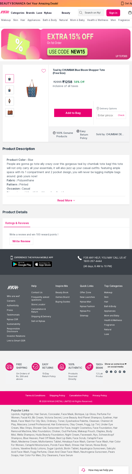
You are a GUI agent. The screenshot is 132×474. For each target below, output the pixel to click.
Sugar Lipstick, (55, 448)
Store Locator (38, 304)
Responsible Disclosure (13, 330)
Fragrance (109, 325)
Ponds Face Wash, (60, 444)
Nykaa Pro (85, 311)
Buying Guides (63, 301)
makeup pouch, (87, 431)
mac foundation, (41, 431)
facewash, (86, 434)
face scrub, (79, 438)
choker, (56, 431)
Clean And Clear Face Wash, (64, 451)
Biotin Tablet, (71, 448)
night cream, (72, 434)
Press (10, 310)
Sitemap (84, 315)
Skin (106, 297)
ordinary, (52, 420)
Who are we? (13, 296)
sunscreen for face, (59, 427)
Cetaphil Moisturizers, (37, 444)
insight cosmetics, (82, 427)
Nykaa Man (85, 301)
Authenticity (13, 305)
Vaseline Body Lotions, (33, 448)
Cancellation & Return (38, 310)
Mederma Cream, (28, 441)
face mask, (67, 414)
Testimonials (13, 314)
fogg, (87, 424)
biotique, (80, 414)
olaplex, (101, 431)
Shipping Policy (57, 395)
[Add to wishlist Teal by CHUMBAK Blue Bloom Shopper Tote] (44, 71)
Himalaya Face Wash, (74, 441)
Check (121, 115)
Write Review (21, 241)
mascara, (22, 424)
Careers (11, 301)
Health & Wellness (113, 320)
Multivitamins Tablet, (50, 441)
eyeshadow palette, (77, 420)
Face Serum (66, 455)
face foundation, (102, 427)
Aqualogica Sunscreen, (93, 448)
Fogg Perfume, (38, 451)
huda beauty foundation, (50, 434)
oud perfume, (69, 431)
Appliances (110, 311)
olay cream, (77, 424)
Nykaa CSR (12, 319)
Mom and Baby (111, 315)
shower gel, (40, 427)
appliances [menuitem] (34, 20)
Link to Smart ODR (16, 340)
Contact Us (36, 292)
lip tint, (95, 424)
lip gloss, (90, 414)
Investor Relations (16, 336)
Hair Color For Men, (30, 455)
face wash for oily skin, (32, 420)
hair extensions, (60, 424)
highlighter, (27, 414)
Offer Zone (85, 292)
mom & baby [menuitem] (77, 20)
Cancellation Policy (79, 395)
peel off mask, (47, 438)
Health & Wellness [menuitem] (97, 20)
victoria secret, (53, 417)
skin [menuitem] (15, 20)
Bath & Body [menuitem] (50, 20)
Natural (107, 329)
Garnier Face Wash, (98, 441)
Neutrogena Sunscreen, (94, 451)
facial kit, (26, 417)
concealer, (54, 414)
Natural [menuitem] (63, 20)
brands (30, 12)
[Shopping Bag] (130, 12)
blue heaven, (30, 438)
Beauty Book (62, 292)
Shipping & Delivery (41, 316)
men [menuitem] (113, 20)
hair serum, (41, 414)
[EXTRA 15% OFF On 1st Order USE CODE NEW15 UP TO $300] (66, 44)
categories (17, 12)
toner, (61, 420)
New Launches (87, 297)
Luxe (106, 334)
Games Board (62, 297)
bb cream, (38, 417)
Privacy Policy (100, 395)
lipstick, (15, 414)
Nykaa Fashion (87, 306)
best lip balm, (64, 438)
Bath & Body (110, 306)
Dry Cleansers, (50, 455)
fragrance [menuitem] (124, 20)
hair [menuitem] (22, 20)
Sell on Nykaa (38, 321)
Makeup (108, 292)
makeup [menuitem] (6, 20)
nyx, (95, 434)
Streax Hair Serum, (82, 444)
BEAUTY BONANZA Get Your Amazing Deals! (29, 3)
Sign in (113, 12)
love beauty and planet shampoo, (82, 417)
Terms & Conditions (35, 395)
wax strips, (26, 427)
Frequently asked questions (40, 298)
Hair (106, 301)
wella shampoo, (26, 434)
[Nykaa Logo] (5, 12)
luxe (39, 12)
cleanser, (94, 420)
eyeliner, (108, 417)
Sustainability (13, 324)
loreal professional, (39, 424)
